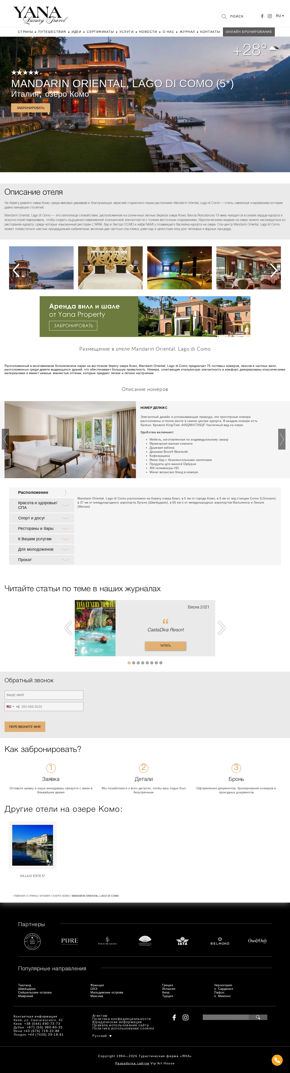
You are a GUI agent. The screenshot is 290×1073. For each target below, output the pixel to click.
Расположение (33, 492)
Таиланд (24, 985)
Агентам (100, 1016)
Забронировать (31, 108)
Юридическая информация (117, 1022)
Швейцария (27, 989)
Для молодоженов (35, 549)
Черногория (223, 985)
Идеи (77, 32)
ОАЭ (93, 989)
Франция (97, 985)
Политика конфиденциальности (121, 1019)
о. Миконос (222, 996)
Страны (25, 32)
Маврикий (25, 996)
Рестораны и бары (35, 528)
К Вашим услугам (34, 539)
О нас (168, 32)
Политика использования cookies (123, 1028)
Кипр (166, 992)
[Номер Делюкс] (70, 440)
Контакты (210, 32)
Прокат (25, 559)
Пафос (219, 992)
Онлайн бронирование (249, 32)
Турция (167, 996)
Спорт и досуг (31, 518)
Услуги (126, 32)
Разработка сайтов (132, 1063)
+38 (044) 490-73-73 (42, 1023)
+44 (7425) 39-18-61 (46, 1034)
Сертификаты (100, 32)
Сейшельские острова (35, 992)
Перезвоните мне (25, 727)
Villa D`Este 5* (32, 876)
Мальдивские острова (106, 992)
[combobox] (12, 706)
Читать (165, 645)
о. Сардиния (223, 989)
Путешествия (52, 32)
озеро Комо (67, 94)
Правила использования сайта (120, 1025)
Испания (168, 989)
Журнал (187, 32)
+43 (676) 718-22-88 (42, 1031)
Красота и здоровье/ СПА (37, 505)
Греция (167, 985)
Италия (25, 94)
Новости (148, 32)
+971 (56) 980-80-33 (45, 1027)
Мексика (96, 996)
